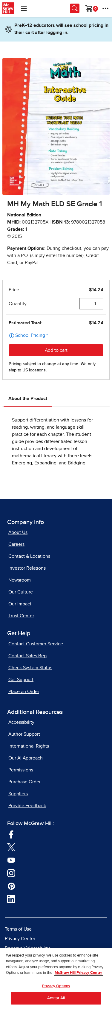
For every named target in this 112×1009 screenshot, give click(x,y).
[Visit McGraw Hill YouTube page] (11, 859)
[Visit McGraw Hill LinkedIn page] (11, 898)
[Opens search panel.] (74, 8)
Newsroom (19, 580)
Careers (16, 544)
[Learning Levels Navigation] (24, 8)
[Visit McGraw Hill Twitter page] (11, 846)
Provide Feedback (27, 805)
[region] (56, 978)
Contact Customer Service (35, 643)
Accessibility (21, 722)
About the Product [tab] (27, 398)
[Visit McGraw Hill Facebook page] (11, 834)
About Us (17, 532)
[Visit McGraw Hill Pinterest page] (11, 885)
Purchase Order (24, 781)
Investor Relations (27, 568)
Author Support (24, 734)
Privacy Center (20, 938)
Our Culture (20, 592)
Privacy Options (56, 986)
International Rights (28, 746)
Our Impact (19, 604)
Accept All (56, 998)
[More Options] (105, 8)
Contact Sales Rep (27, 655)
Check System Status (30, 667)
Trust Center (21, 615)
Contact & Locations (29, 556)
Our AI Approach (25, 758)
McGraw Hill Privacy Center (78, 973)
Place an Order (23, 691)
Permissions (20, 770)
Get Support (20, 679)
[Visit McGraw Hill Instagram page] (11, 872)
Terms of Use (18, 929)
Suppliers (18, 793)
